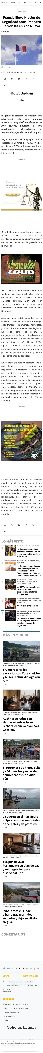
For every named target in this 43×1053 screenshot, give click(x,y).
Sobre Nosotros (30, 985)
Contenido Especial (11, 1012)
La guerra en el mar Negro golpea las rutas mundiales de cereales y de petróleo (21, 820)
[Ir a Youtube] (34, 969)
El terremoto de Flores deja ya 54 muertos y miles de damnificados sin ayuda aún (21, 773)
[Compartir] (19, 3)
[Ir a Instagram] (27, 969)
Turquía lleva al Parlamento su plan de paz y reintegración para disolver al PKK (21, 867)
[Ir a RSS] (38, 969)
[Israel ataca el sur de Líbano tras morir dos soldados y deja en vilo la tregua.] (21, 892)
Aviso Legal (7, 981)
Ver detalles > (19, 1049)
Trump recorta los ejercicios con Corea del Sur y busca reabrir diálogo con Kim (21, 675)
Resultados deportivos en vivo (16, 1004)
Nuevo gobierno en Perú (27, 605)
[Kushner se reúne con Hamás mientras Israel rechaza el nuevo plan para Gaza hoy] (21, 700)
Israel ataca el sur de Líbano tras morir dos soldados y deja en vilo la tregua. (20, 916)
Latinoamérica (9, 1016)
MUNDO (22, 11)
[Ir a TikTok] (20, 969)
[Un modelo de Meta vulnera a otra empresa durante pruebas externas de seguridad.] (10, 615)
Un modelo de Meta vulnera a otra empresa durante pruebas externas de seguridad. (29, 622)
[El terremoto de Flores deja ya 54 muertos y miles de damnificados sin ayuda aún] (21, 749)
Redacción (5, 31)
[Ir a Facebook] (16, 969)
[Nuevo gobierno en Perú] (10, 603)
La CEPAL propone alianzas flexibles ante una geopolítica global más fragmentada (28, 590)
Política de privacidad (7, 990)
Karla (5, 684)
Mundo (5, 1021)
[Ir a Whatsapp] (31, 969)
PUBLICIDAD (27, 981)
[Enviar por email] (5, 79)
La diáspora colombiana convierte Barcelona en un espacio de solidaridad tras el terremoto (28, 553)
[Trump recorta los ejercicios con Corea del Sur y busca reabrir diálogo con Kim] (21, 651)
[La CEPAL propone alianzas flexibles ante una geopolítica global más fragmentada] (10, 584)
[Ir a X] (23, 969)
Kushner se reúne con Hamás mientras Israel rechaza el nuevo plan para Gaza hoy (21, 724)
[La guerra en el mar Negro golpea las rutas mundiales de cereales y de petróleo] (21, 798)
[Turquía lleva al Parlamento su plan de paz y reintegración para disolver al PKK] (21, 843)
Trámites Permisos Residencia (15, 1008)
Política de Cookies (11, 985)
